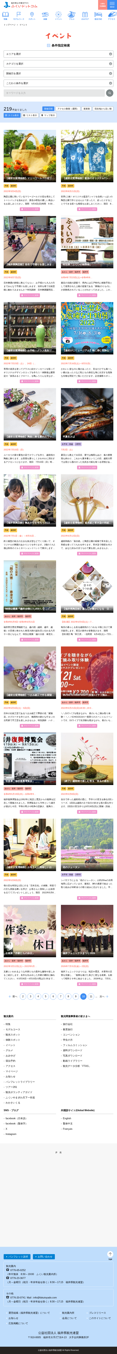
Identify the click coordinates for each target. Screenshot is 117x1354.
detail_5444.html (30, 170)
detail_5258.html (87, 601)
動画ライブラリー (72, 1061)
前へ (14, 996)
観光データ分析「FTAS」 (77, 1066)
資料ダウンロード (72, 1050)
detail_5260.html (87, 515)
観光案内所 (68, 1313)
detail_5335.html (30, 515)
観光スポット (13, 1034)
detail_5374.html (30, 256)
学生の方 (68, 1040)
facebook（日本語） (17, 1118)
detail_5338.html (30, 428)
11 (91, 996)
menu (112, 7)
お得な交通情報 (103, 4)
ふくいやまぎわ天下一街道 (20, 1097)
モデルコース (18, 19)
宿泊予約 (98, 19)
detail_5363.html (30, 601)
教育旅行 (68, 1029)
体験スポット (13, 1040)
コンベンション (71, 1034)
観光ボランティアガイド (19, 1092)
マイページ (12, 1071)
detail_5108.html (87, 428)
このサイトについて (100, 1318)
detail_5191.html (30, 859)
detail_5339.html (30, 342)
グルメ (71, 19)
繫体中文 (68, 1123)
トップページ (10, 25)
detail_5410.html (87, 342)
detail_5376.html (87, 170)
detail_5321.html (87, 687)
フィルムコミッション (75, 1045)
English (67, 1118)
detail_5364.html (30, 773)
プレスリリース (97, 1313)
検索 (109, 94)
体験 (45, 19)
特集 (5, 19)
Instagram (11, 1134)
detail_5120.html (87, 859)
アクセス (111, 19)
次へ (102, 996)
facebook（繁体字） (17, 1123)
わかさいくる (13, 1102)
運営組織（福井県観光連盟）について (29, 1313)
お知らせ (10, 1076)
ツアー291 (11, 1087)
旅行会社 (68, 1024)
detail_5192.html (87, 773)
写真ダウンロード (72, 1055)
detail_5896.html (87, 945)
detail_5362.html (87, 256)
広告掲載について (18, 1323)
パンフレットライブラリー (20, 1082)
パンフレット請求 (18, 1256)
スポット (32, 19)
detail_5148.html (30, 945)
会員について (69, 1318)
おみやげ (85, 19)
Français (67, 1129)
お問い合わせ (45, 1256)
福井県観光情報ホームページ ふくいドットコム (20, 5)
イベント (58, 19)
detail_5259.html (30, 687)
